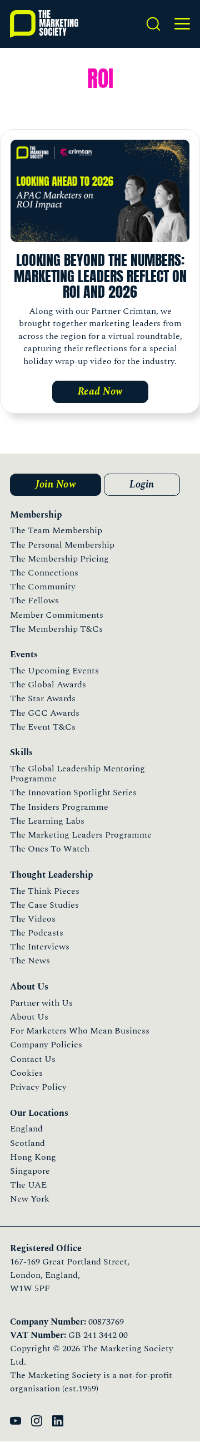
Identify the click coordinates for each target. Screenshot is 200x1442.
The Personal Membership (62, 545)
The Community (43, 586)
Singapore (30, 1171)
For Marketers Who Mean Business (79, 1030)
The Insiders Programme (59, 807)
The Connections (44, 572)
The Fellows (34, 600)
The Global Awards (48, 684)
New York (29, 1198)
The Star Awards (43, 698)
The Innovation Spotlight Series (73, 792)
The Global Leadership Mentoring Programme (77, 773)
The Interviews (39, 946)
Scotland (27, 1143)
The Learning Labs (47, 821)
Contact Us (33, 1059)
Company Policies (46, 1044)
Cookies (26, 1073)
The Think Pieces (44, 891)
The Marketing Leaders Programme (81, 834)
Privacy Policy (38, 1087)
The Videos (33, 919)
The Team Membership (56, 530)
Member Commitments (56, 615)
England (26, 1128)
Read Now (100, 391)
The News (30, 960)
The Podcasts (36, 932)
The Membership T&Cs (56, 629)
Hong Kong (33, 1157)
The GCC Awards (44, 713)
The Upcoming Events (54, 670)
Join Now (56, 484)
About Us (29, 1016)
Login (141, 484)
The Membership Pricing (59, 558)
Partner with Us (41, 1003)
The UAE (28, 1185)
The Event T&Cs (43, 727)
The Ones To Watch (49, 848)
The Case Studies (44, 905)
